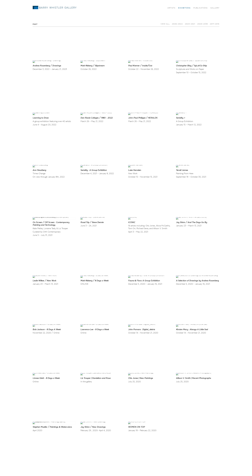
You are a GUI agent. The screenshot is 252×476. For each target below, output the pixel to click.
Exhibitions (184, 8)
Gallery (214, 8)
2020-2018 (202, 24)
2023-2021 (190, 24)
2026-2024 (177, 24)
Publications (200, 8)
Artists (171, 8)
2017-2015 (214, 24)
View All (165, 24)
